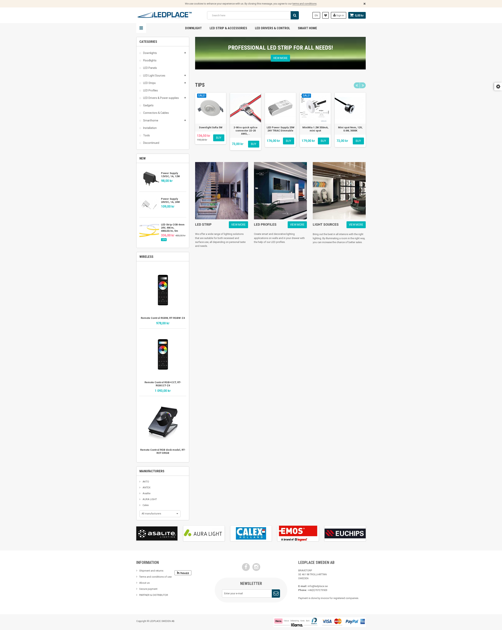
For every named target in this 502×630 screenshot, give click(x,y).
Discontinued (151, 142)
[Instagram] (256, 567)
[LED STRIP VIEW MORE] (221, 190)
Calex (145, 505)
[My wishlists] (325, 15)
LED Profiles (150, 90)
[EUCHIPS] (345, 533)
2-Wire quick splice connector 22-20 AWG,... (245, 130)
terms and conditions (304, 3)
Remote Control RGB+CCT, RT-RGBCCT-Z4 (163, 384)
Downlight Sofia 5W (210, 127)
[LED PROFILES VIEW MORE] (280, 190)
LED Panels (150, 67)
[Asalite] (156, 533)
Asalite (146, 493)
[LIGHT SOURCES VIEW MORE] (339, 190)
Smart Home (307, 28)
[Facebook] (246, 567)
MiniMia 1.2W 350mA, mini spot (315, 129)
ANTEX (146, 487)
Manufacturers (151, 471)
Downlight (193, 28)
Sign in (340, 15)
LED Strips (149, 83)
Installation (150, 127)
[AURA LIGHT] (204, 533)
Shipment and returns (151, 570)
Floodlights (149, 60)
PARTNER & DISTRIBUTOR (153, 595)
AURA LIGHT (149, 499)
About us (144, 582)
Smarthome (150, 120)
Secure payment (148, 588)
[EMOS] (298, 533)
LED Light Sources (154, 75)
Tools (146, 135)
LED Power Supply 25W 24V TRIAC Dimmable (280, 129)
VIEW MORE (280, 58)
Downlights (150, 53)
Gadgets (148, 105)
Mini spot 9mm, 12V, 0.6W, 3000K (350, 129)
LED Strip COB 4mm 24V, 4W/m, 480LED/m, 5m (173, 227)
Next (363, 85)
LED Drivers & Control (272, 28)
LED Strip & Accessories (228, 28)
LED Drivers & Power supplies (161, 97)
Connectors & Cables (156, 112)
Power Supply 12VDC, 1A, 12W (170, 175)
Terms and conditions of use (155, 576)
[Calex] (251, 533)
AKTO (145, 481)
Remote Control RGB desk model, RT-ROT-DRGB (163, 451)
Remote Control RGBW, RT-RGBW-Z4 (163, 317)
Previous (357, 85)
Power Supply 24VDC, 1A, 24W (170, 200)
